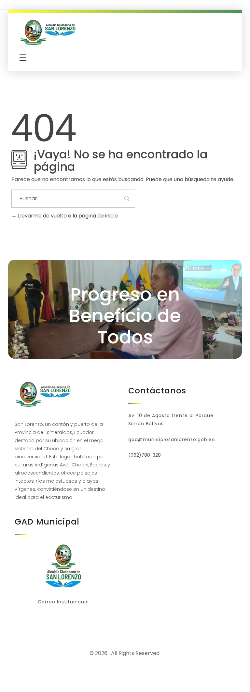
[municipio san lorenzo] (49, 32)
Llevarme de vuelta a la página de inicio (67, 215)
